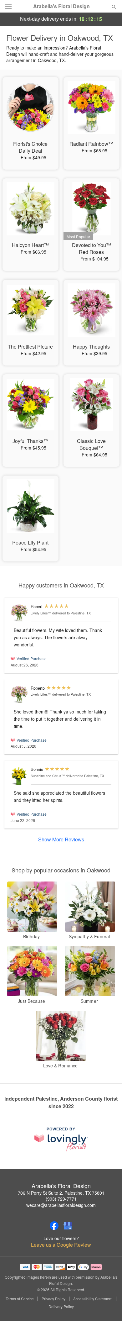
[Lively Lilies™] (19, 613)
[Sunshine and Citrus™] (19, 776)
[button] (109, 1307)
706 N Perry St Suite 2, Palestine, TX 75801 (61, 1193)
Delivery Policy (61, 1306)
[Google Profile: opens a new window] (68, 1225)
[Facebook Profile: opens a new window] (54, 1225)
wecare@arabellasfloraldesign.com (61, 1205)
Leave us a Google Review (61, 1244)
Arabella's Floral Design (61, 6)
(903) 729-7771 (61, 1199)
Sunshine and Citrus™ (48, 775)
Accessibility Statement (92, 1299)
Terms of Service (20, 1299)
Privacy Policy (53, 1299)
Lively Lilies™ (41, 612)
